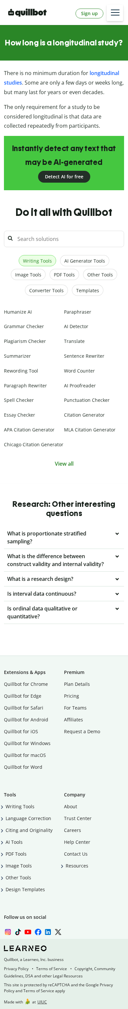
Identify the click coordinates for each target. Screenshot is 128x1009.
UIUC (42, 1002)
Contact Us (76, 854)
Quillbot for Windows (27, 743)
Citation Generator (84, 415)
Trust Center (78, 818)
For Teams (75, 708)
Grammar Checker (24, 326)
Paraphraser (77, 312)
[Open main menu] (115, 13)
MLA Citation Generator (90, 430)
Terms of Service (51, 968)
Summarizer (17, 356)
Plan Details (77, 684)
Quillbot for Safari (23, 708)
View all (64, 463)
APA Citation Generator (29, 430)
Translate (74, 341)
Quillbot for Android (26, 719)
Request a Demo (82, 731)
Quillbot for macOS (25, 755)
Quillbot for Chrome (26, 684)
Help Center (77, 842)
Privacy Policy (16, 968)
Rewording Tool (21, 371)
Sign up (89, 13)
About (70, 806)
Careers (72, 830)
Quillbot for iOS (21, 731)
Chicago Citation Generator (33, 444)
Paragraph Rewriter (25, 385)
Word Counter (79, 371)
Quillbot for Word (23, 767)
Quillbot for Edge (22, 696)
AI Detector (76, 326)
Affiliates (73, 719)
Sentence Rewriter (84, 356)
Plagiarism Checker (25, 341)
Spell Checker (19, 400)
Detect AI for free (64, 176)
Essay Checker (19, 415)
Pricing (71, 696)
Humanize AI (18, 312)
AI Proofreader (80, 385)
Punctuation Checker (87, 400)
